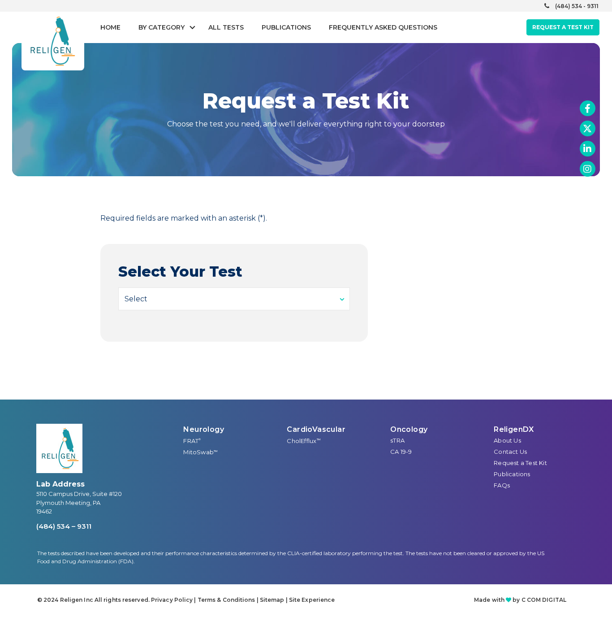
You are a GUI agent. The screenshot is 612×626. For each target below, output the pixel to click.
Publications (286, 27)
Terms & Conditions (226, 599)
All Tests (226, 27)
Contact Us (510, 451)
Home (110, 27)
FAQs (502, 485)
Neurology (203, 429)
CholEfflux (303, 440)
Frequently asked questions (383, 27)
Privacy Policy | (174, 599)
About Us (507, 440)
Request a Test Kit (520, 462)
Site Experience (312, 599)
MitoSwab (200, 452)
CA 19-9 (401, 451)
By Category (161, 27)
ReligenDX (514, 429)
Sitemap (272, 599)
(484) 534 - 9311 (577, 6)
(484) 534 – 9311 (63, 526)
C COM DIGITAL (543, 599)
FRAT (192, 440)
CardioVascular (316, 429)
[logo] (59, 448)
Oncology (408, 429)
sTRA (397, 440)
